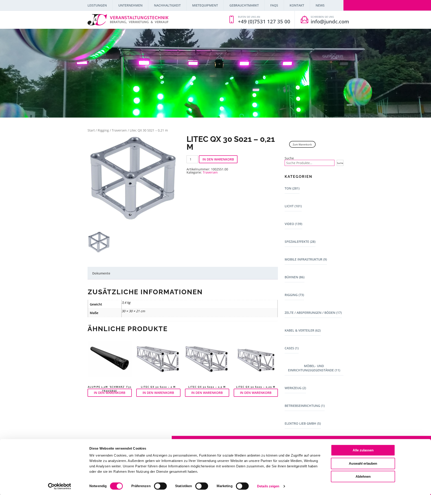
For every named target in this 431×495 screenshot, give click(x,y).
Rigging (103, 130)
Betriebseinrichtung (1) (305, 406)
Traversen (119, 130)
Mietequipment (205, 5)
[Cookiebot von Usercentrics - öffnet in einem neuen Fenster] (59, 486)
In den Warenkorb (218, 159)
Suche (289, 158)
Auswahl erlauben (363, 463)
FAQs (274, 5)
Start (91, 130)
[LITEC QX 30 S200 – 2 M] (158, 361)
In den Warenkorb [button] (109, 392)
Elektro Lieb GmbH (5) (303, 423)
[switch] (160, 486)
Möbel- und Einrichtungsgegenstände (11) (314, 368)
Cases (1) (292, 348)
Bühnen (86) (294, 277)
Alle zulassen (363, 450)
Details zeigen (268, 486)
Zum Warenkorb (302, 144)
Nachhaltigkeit (167, 5)
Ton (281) (292, 188)
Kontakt (297, 5)
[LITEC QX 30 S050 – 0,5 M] (207, 361)
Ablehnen (363, 476)
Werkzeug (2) (295, 388)
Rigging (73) (294, 295)
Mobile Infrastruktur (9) (306, 259)
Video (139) (293, 224)
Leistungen (97, 5)
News (320, 5)
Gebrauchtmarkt (244, 5)
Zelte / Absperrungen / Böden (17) (313, 312)
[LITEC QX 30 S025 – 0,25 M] (256, 361)
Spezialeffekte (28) (300, 241)
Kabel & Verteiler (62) (303, 330)
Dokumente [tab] (101, 273)
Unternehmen (130, 5)
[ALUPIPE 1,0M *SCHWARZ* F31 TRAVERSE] (110, 361)
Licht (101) (293, 206)
